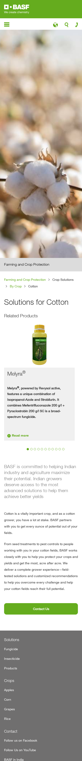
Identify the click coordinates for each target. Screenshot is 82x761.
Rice (7, 719)
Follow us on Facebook (20, 740)
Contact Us (41, 609)
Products (10, 668)
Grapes (9, 709)
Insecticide (12, 658)
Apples (9, 690)
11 (63, 449)
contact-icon (75, 25)
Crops (9, 680)
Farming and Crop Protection (25, 279)
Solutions (11, 639)
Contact (10, 731)
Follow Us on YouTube (20, 750)
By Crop (16, 286)
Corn (7, 699)
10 (60, 449)
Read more (20, 435)
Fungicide (11, 649)
